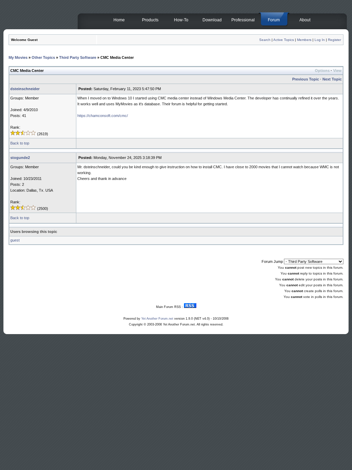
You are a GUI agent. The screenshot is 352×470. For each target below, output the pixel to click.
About (304, 20)
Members (304, 40)
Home (119, 20)
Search (265, 40)
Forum (274, 20)
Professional (243, 20)
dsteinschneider (25, 89)
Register (334, 40)
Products (150, 20)
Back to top (19, 143)
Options (322, 70)
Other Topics (43, 57)
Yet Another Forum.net (157, 318)
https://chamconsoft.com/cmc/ (102, 116)
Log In (320, 40)
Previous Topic (305, 79)
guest (15, 240)
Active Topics (283, 40)
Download (212, 20)
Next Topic (332, 79)
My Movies (18, 57)
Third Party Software (77, 57)
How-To (181, 20)
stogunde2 (20, 158)
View (337, 70)
